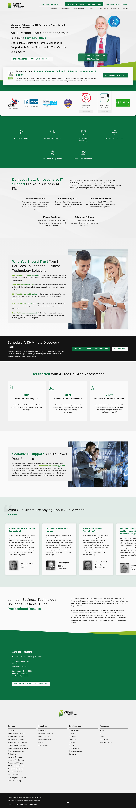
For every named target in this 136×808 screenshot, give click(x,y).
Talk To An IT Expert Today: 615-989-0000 (32, 59)
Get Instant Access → (115, 75)
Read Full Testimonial (10, 557)
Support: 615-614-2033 (51, 4)
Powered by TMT (13, 804)
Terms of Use (33, 804)
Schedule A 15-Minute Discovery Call (84, 4)
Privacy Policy (24, 804)
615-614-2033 (23, 673)
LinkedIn (68, 802)
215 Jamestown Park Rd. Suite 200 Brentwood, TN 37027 (25, 797)
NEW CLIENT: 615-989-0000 (116, 4)
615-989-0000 (120, 349)
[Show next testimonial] (126, 514)
